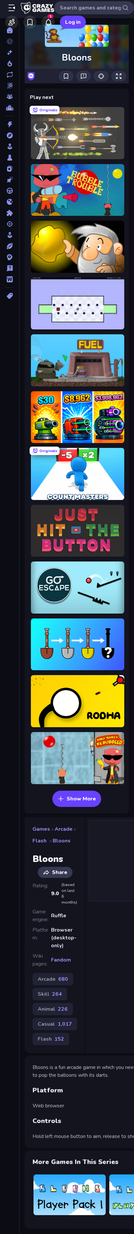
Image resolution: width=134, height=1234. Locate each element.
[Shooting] (9, 223)
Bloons (62, 840)
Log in (73, 22)
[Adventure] (9, 135)
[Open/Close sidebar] (12, 8)
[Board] (9, 157)
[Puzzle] (9, 212)
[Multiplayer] (9, 96)
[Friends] (11, 22)
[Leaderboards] (9, 107)
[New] (9, 52)
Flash (40, 840)
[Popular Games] (9, 63)
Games (41, 829)
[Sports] (9, 246)
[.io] (9, 201)
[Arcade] (9, 146)
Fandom (61, 960)
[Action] (9, 124)
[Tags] (9, 295)
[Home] (9, 30)
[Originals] (9, 85)
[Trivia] (9, 268)
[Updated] (9, 74)
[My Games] (29, 22)
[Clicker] (9, 179)
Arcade (64, 829)
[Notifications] (48, 22)
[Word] (9, 279)
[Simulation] (9, 235)
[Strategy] (9, 257)
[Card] (9, 168)
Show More (81, 798)
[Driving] (9, 190)
